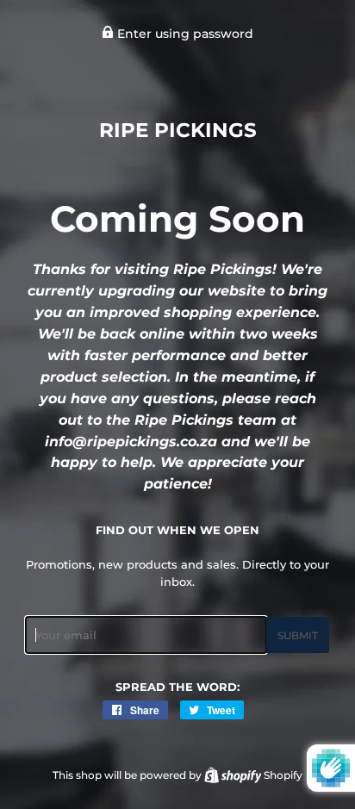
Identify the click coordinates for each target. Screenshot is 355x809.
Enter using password (183, 33)
